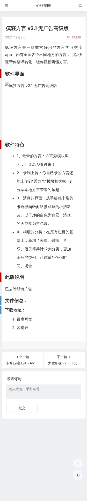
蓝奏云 (22, 327)
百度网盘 (24, 319)
